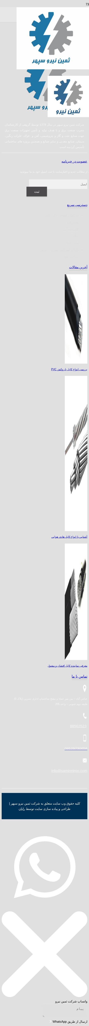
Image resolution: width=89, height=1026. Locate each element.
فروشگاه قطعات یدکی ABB (62, 215)
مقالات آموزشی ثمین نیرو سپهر (60, 249)
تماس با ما (72, 242)
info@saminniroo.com (69, 771)
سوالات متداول (70, 256)
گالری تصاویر (71, 229)
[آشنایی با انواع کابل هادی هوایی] (76, 530)
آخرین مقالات (78, 267)
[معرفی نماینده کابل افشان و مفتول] (76, 659)
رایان (22, 809)
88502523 (78, 726)
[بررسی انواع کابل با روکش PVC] (76, 362)
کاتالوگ (74, 236)
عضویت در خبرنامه (74, 161)
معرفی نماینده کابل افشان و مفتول (67, 665)
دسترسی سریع (77, 205)
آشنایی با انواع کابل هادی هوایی (69, 536)
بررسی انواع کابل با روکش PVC (69, 369)
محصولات (73, 222)
